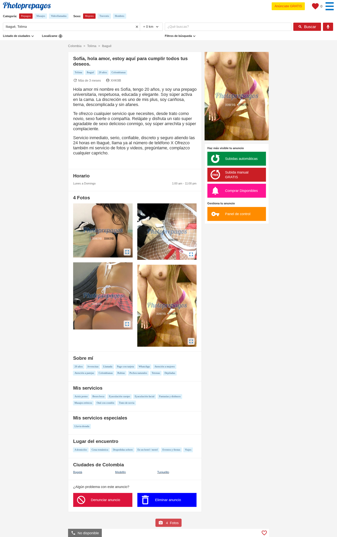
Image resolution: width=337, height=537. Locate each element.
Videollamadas (59, 15)
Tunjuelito (163, 472)
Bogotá (77, 472)
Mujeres (89, 15)
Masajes (40, 15)
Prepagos (26, 15)
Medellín (120, 472)
